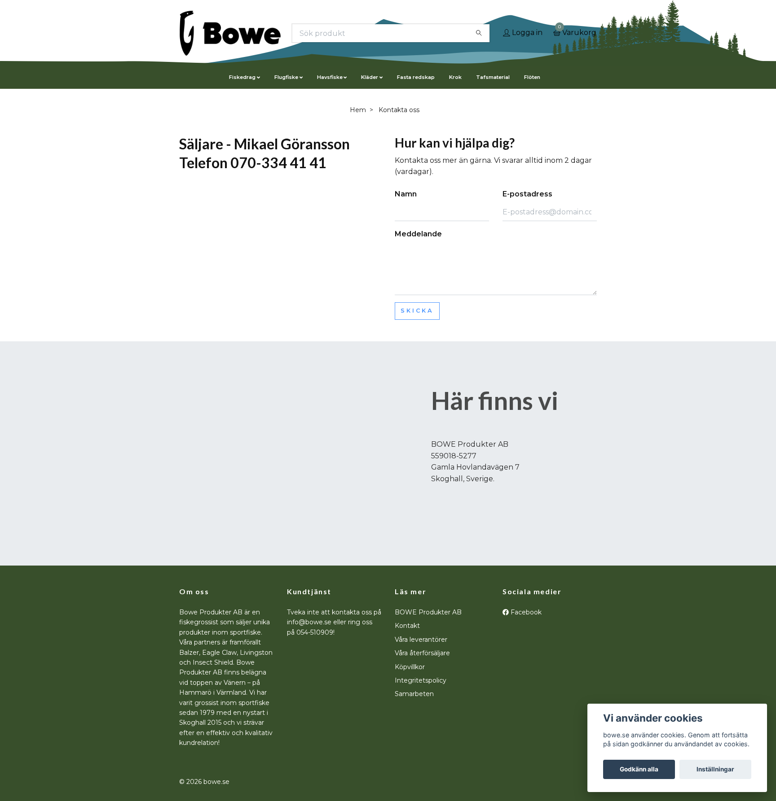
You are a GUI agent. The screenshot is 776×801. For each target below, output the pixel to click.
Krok (455, 77)
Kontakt (407, 626)
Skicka (417, 310)
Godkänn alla (639, 769)
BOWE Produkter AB (428, 612)
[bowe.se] (230, 33)
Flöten (532, 77)
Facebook (525, 612)
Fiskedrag (242, 77)
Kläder (369, 77)
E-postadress (527, 194)
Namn (406, 194)
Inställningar (715, 769)
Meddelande (418, 234)
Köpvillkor (410, 667)
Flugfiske (286, 77)
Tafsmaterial (493, 77)
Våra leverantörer (421, 640)
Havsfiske (330, 77)
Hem (358, 110)
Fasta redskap (416, 77)
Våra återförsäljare (422, 653)
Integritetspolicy (420, 680)
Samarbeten (414, 694)
